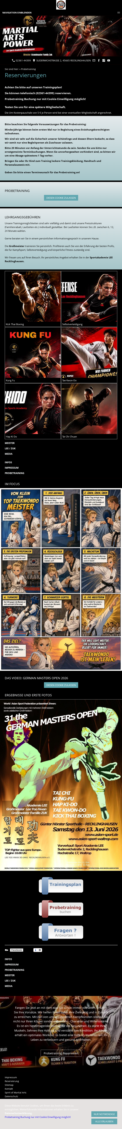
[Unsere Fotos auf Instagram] (103, 60)
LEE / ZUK (10, 448)
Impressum (12, 467)
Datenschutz (11, 1096)
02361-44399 (23, 60)
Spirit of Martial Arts (15, 1092)
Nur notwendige (104, 1114)
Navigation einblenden (16, 12)
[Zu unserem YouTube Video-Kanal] (108, 60)
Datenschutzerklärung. (18, 1113)
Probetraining (28, 69)
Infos (8, 462)
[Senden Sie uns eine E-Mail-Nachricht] (94, 60)
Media (8, 453)
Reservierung (12, 1081)
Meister (10, 443)
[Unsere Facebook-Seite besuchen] (99, 60)
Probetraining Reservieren (61, 1053)
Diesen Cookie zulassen (61, 197)
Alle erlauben (104, 1121)
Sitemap (9, 1084)
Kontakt (9, 1088)
